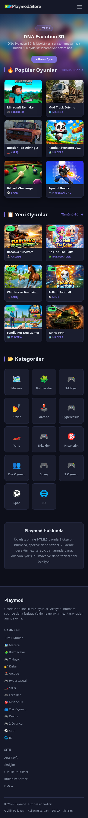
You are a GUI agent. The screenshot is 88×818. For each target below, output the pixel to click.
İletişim (9, 765)
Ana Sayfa (11, 758)
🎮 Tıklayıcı (12, 659)
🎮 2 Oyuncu (13, 723)
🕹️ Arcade (11, 674)
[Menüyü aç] (79, 6)
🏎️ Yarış (10, 688)
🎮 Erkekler (12, 695)
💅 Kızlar (10, 666)
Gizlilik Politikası (16, 772)
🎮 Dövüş (11, 716)
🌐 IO (8, 738)
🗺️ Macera (12, 645)
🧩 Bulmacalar (14, 652)
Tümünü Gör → (72, 70)
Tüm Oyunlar (13, 638)
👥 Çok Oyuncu (15, 709)
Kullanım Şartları (16, 779)
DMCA (8, 786)
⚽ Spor (10, 731)
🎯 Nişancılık (13, 702)
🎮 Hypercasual (15, 681)
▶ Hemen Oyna (44, 59)
